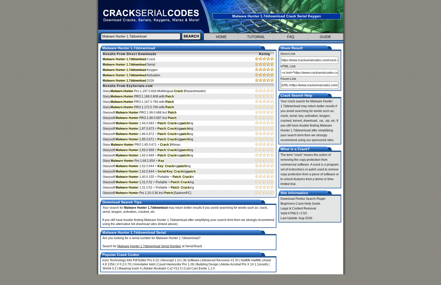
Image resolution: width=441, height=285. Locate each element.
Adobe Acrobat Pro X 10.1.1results (244, 264)
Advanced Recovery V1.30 (220, 260)
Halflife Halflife (251, 260)
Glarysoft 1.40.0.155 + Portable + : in (148, 177)
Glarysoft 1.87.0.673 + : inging (148, 128)
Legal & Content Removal (298, 208)
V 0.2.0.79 (124, 264)
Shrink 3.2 (109, 268)
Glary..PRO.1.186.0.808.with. (138, 96)
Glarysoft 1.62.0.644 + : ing (149, 171)
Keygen (130, 70)
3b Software (191, 260)
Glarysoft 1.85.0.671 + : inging (148, 139)
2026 (128, 80)
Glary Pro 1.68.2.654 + (133, 161)
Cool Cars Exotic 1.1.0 (199, 268)
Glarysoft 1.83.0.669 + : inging (148, 150)
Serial (129, 64)
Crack (129, 59)
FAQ (290, 37)
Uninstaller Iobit (144, 264)
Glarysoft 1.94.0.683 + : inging (148, 123)
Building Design (207, 264)
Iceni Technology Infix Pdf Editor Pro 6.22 (130, 260)
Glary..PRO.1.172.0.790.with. (138, 107)
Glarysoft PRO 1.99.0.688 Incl (139, 112)
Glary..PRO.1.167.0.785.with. (138, 102)
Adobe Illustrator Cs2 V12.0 (163, 268)
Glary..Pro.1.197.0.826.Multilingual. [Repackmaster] (154, 91)
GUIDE (325, 37)
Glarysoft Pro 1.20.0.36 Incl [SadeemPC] (147, 193)
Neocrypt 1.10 (171, 260)
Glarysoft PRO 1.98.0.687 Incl (139, 118)
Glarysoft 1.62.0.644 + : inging (147, 166)
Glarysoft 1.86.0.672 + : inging (148, 134)
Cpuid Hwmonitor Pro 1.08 (175, 264)
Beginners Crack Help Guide (300, 203)
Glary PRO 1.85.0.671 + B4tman (141, 144)
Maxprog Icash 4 (130, 268)
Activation (131, 75)
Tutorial (256, 37)
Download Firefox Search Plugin (302, 199)
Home (221, 37)
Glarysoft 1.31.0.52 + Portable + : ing (148, 182)
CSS (304, 213)
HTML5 (293, 213)
